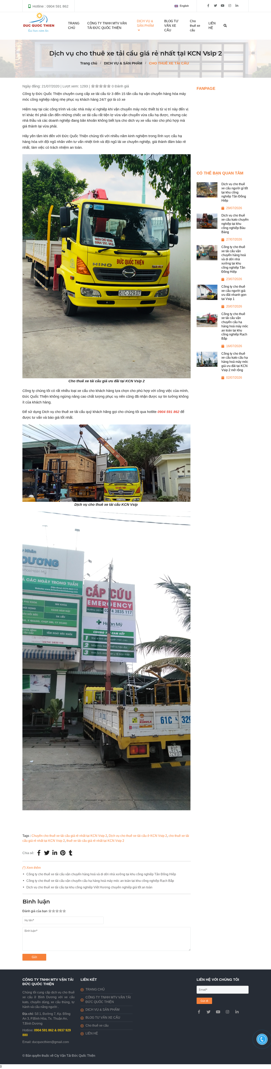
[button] (182, 6)
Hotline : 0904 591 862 (50, 6)
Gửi (34, 957)
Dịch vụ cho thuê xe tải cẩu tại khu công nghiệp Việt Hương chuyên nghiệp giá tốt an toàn (89, 887)
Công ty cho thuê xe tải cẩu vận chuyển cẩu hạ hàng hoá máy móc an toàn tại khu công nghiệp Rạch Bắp (100, 880)
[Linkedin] (55, 853)
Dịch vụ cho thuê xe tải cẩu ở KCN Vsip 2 (138, 835)
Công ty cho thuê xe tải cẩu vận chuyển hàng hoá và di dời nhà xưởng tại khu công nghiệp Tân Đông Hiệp (101, 874)
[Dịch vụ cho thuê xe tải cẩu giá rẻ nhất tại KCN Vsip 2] (63, 853)
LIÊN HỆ (212, 26)
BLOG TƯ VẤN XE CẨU (171, 25)
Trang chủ (88, 63)
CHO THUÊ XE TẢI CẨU (169, 63)
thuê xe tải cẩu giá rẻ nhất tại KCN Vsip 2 (95, 840)
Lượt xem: (71, 86)
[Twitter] (47, 853)
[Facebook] (39, 853)
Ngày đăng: (32, 86)
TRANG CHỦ (73, 26)
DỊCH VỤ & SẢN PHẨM (123, 63)
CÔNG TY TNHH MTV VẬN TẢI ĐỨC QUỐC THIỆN (107, 26)
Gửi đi (204, 1000)
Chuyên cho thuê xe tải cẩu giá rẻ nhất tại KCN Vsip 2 (69, 835)
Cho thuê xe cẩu (195, 25)
